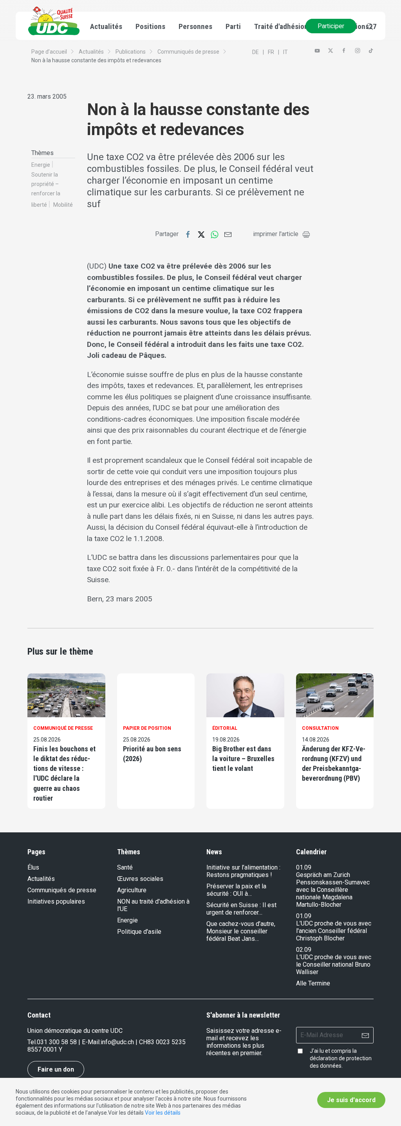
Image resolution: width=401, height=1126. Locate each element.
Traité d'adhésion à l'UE (290, 26)
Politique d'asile (139, 931)
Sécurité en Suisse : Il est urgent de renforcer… (241, 908)
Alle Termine (313, 983)
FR (271, 52)
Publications (131, 52)
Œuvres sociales (140, 878)
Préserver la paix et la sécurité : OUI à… (236, 889)
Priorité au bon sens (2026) (152, 754)
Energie (40, 165)
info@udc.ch (117, 1042)
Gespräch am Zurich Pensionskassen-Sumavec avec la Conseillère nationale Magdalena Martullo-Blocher (333, 889)
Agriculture (131, 890)
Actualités (91, 52)
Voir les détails (163, 1113)
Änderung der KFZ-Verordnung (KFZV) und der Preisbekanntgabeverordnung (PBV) (333, 764)
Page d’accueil (49, 52)
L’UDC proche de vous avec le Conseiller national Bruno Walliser (333, 964)
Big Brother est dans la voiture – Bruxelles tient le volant (243, 758)
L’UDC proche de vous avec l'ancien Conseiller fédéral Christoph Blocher (333, 931)
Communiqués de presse (188, 52)
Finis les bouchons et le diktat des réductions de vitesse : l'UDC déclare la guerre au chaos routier (64, 773)
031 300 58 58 (57, 1042)
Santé (125, 867)
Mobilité (63, 205)
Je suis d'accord (351, 1100)
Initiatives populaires (56, 901)
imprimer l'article (275, 234)
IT (285, 52)
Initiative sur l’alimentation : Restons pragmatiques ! (243, 871)
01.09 (303, 867)
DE (255, 52)
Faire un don (56, 1069)
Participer (331, 26)
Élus (33, 867)
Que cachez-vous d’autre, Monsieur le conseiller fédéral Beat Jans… (240, 931)
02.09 (303, 949)
